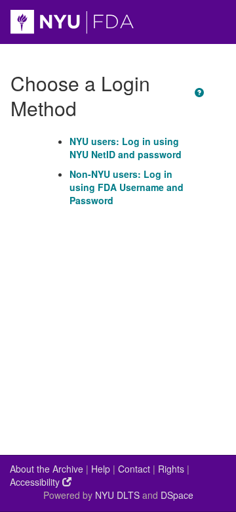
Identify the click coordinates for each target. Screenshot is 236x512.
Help (100, 468)
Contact (134, 468)
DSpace (177, 494)
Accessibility (36, 481)
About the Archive (46, 468)
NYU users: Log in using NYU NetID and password (125, 148)
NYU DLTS (117, 494)
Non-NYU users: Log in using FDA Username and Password (126, 187)
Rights (171, 468)
